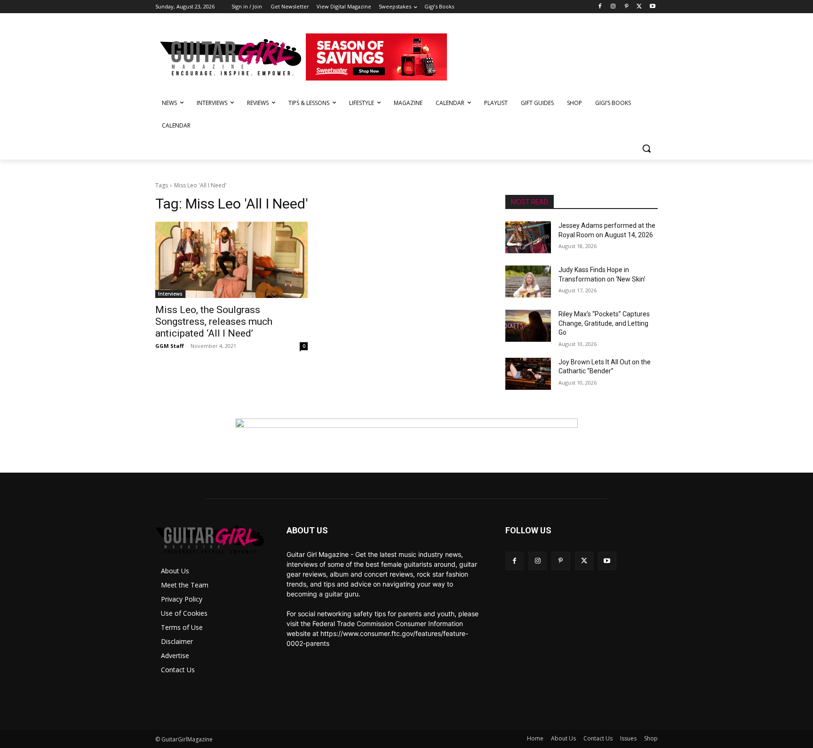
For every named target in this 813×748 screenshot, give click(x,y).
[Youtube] (652, 6)
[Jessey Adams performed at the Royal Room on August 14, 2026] (528, 237)
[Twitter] (639, 6)
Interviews (170, 293)
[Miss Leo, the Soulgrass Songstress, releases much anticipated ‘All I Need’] (231, 260)
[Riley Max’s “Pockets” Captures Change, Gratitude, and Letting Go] (528, 326)
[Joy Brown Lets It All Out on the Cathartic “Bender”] (528, 374)
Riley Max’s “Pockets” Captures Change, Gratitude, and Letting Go (604, 323)
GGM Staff (169, 345)
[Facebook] (600, 6)
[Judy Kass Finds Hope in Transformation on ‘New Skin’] (528, 281)
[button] (646, 148)
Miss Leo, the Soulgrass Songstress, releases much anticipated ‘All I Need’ (213, 321)
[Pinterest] (626, 6)
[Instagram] (613, 6)
